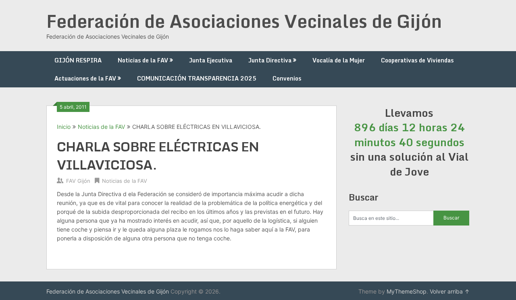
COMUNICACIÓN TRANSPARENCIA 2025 (196, 78)
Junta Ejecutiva (210, 60)
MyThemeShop (407, 291)
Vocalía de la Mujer (338, 60)
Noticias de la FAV (143, 60)
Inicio (64, 126)
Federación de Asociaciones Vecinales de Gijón (244, 20)
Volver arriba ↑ (450, 291)
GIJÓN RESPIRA (78, 60)
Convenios (287, 78)
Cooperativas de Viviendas (417, 60)
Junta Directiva (269, 60)
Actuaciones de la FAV (85, 78)
